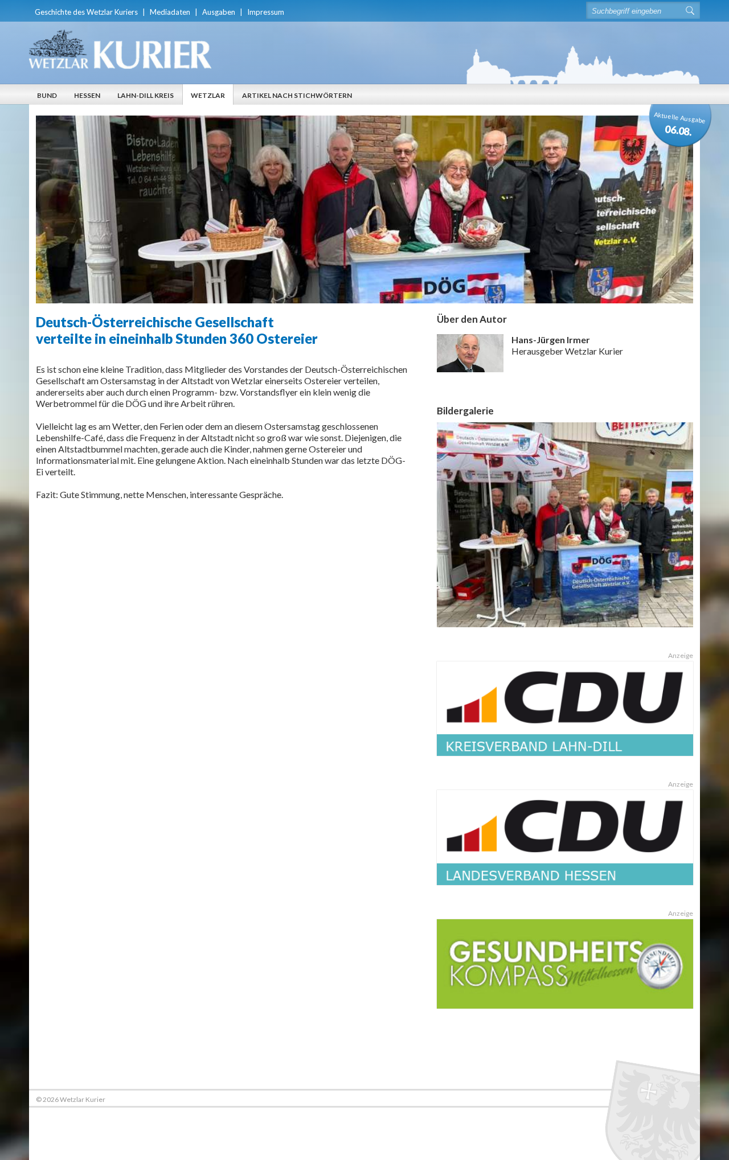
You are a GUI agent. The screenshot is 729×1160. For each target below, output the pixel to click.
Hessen (87, 95)
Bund (47, 95)
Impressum (265, 12)
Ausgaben (218, 12)
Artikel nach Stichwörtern (297, 95)
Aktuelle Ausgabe (680, 124)
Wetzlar (208, 95)
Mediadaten (170, 12)
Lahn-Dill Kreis (145, 95)
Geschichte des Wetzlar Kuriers (86, 12)
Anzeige (680, 655)
